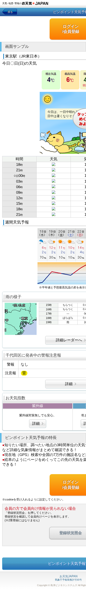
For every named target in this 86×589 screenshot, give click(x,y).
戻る (10, 12)
